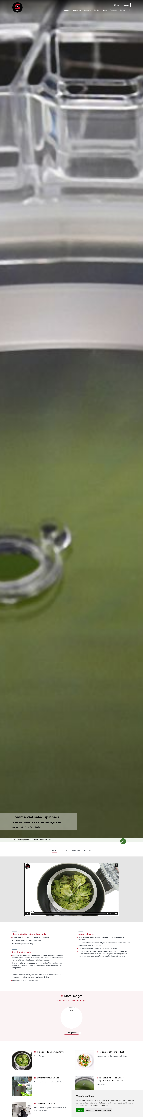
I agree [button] (80, 1110)
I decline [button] (88, 1110)
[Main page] (17, 7)
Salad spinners (71, 1033)
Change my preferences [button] (103, 1110)
